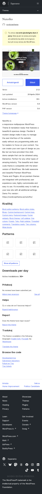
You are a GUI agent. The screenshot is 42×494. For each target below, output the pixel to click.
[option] (7, 242)
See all (37, 294)
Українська (6, 342)
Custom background (16, 212)
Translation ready (18, 224)
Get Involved (27, 416)
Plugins (25, 405)
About (4, 397)
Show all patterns (11, 263)
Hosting (5, 405)
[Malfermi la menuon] (38, 3)
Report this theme (9, 325)
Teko (17, 221)
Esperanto (12, 459)
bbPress (7, 444)
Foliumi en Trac (8, 363)
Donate (26, 424)
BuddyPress (8, 448)
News (4, 401)
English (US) (16, 339)
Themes (5, 10)
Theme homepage (9, 113)
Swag (25, 429)
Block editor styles (27, 209)
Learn (4, 416)
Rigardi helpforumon (10, 309)
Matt (5, 440)
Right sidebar (25, 221)
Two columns (31, 224)
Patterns (26, 409)
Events (25, 420)
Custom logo (29, 212)
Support (5, 420)
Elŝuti (32, 82)
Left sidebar (25, 218)
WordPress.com (10, 436)
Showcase (26, 397)
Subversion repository (11, 361)
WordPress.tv (9, 429)
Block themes (14, 218)
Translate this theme (10, 347)
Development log (9, 358)
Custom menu (7, 215)
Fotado (11, 221)
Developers (7, 424)
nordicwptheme (12, 24)
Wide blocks (7, 227)
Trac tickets (7, 366)
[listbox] (21, 248)
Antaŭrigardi (13, 82)
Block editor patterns (10, 209)
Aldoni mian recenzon (10, 294)
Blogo (4, 212)
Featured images (20, 215)
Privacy (5, 409)
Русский (25, 339)
